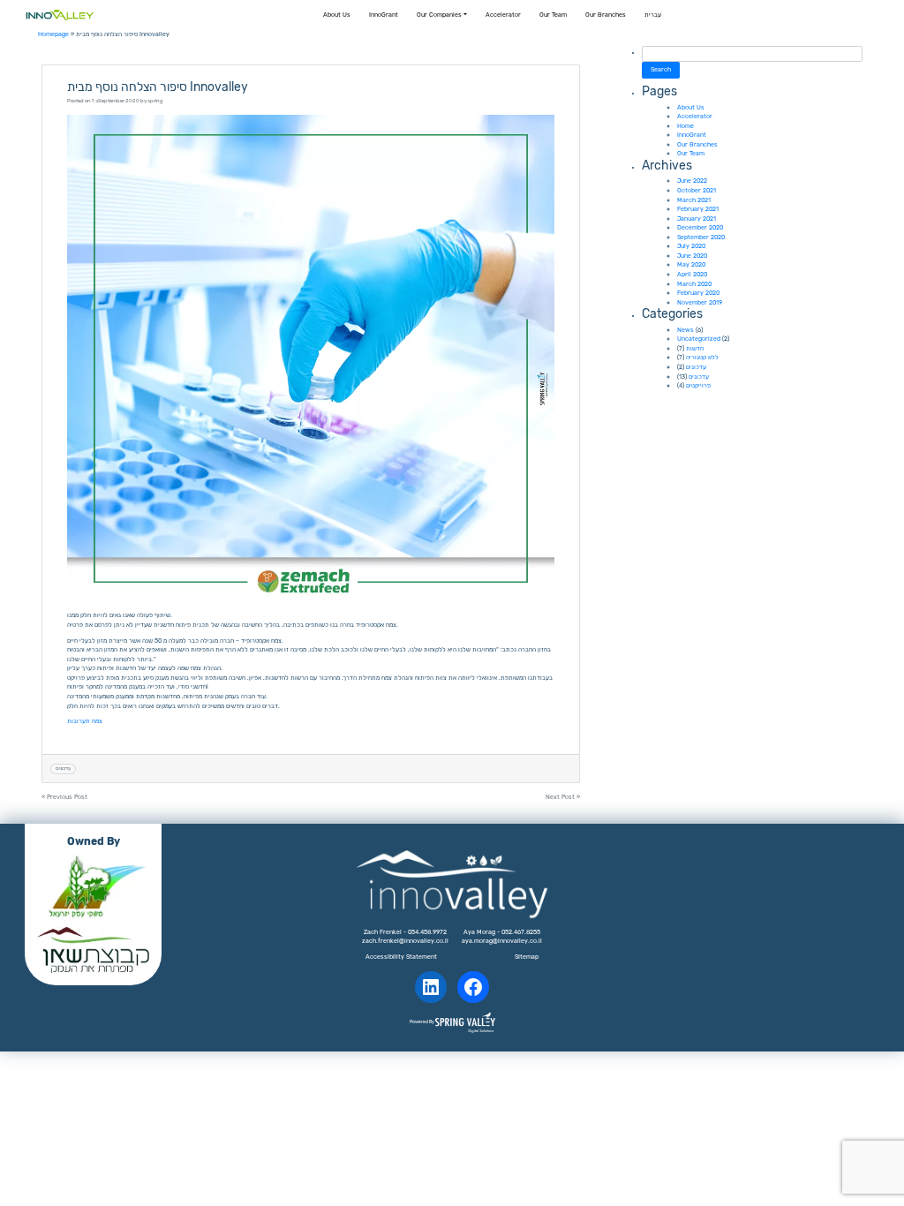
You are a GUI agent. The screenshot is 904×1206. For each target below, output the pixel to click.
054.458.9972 (427, 932)
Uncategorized (698, 339)
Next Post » (563, 797)
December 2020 (700, 227)
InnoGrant (383, 15)
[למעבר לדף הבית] (60, 15)
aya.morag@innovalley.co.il (502, 941)
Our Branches (605, 15)
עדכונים (63, 768)
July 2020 (691, 246)
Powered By (422, 1022)
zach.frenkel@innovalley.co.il (405, 941)
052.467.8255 (520, 932)
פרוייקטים (698, 385)
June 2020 (692, 256)
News (685, 330)
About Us (336, 15)
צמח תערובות (84, 721)
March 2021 (694, 200)
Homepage (53, 34)
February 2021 (698, 209)
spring (155, 100)
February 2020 (698, 293)
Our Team (553, 15)
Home (685, 126)
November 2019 (699, 302)
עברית (652, 15)
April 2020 (692, 274)
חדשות (695, 348)
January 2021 (696, 218)
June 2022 (692, 181)
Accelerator (503, 15)
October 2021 (696, 190)
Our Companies (439, 15)
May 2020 (691, 264)
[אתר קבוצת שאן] (93, 950)
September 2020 (701, 237)
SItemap (527, 957)
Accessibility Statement (401, 957)
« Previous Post (64, 797)
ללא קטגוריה (702, 357)
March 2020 (694, 284)
